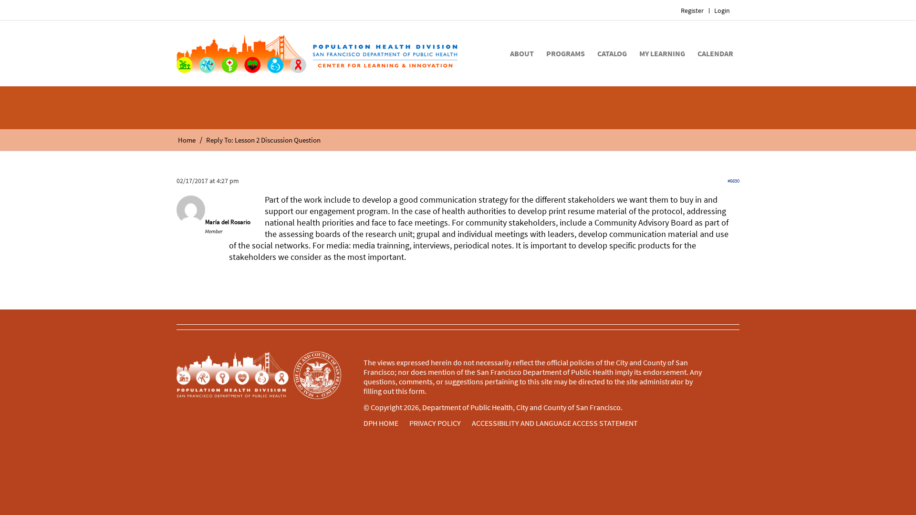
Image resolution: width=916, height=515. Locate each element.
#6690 (733, 180)
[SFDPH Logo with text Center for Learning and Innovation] (317, 53)
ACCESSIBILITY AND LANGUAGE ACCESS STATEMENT (555, 423)
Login (722, 10)
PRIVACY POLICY (435, 423)
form (417, 391)
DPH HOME (381, 423)
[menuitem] (692, 10)
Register (692, 10)
